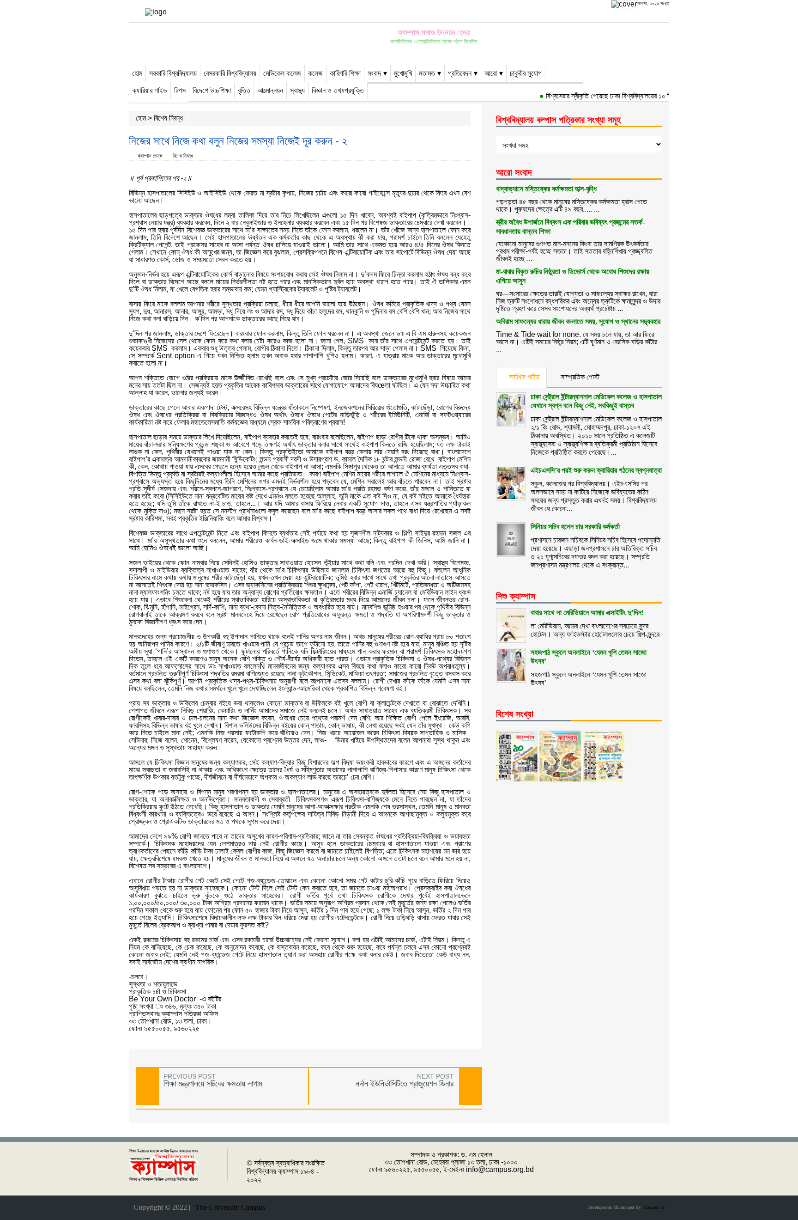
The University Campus (228, 1207)
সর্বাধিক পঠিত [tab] (524, 377)
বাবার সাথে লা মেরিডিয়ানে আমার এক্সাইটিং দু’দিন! (587, 612)
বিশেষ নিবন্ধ (168, 118)
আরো (490, 73)
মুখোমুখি (403, 73)
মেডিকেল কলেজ (282, 73)
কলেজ (315, 73)
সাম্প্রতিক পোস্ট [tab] (580, 377)
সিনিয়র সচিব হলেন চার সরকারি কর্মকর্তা (575, 527)
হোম (137, 73)
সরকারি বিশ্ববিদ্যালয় (173, 73)
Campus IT (653, 1207)
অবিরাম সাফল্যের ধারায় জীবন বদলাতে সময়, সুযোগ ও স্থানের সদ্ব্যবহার (578, 321)
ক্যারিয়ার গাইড (149, 90)
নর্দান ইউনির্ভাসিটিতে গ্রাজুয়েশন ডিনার (404, 1083)
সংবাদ (374, 73)
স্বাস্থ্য (297, 90)
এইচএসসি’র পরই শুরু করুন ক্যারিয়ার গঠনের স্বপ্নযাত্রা (596, 470)
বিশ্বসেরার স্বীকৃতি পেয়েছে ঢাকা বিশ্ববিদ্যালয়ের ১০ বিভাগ (597, 96)
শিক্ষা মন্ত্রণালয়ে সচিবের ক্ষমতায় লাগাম (212, 1083)
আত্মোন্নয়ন (270, 90)
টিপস (180, 90)
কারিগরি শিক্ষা (345, 73)
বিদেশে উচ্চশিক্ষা (212, 90)
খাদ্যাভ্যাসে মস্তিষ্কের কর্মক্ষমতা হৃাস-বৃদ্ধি (546, 189)
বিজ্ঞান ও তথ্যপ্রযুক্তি (338, 90)
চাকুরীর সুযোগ (526, 73)
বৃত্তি (244, 90)
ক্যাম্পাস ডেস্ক (150, 156)
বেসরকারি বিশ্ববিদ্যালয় (230, 73)
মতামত (427, 73)
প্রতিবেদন (460, 73)
